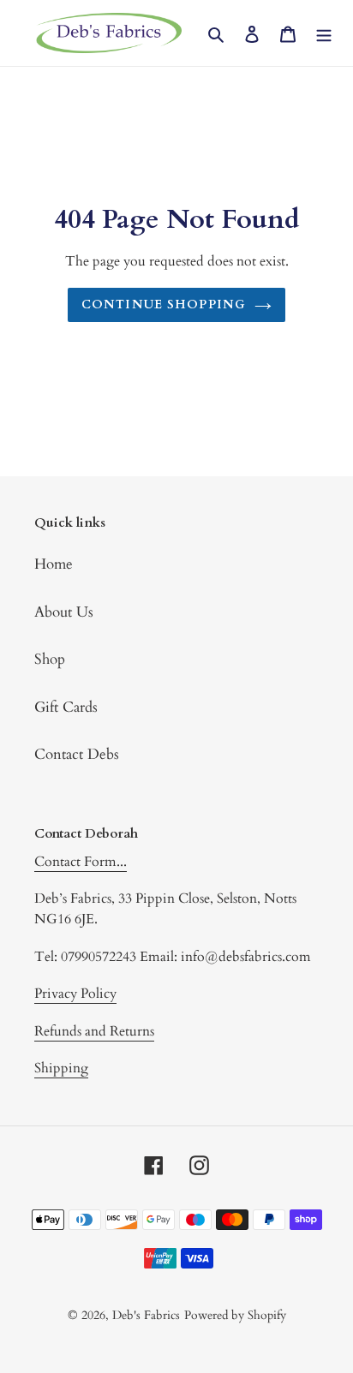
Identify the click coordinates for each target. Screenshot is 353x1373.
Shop (49, 659)
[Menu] (324, 33)
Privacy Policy (75, 993)
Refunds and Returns (94, 1031)
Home (53, 564)
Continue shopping (163, 304)
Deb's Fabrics (146, 1315)
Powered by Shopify (235, 1315)
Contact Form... (80, 861)
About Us (63, 612)
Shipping (61, 1068)
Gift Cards (66, 707)
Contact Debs (76, 754)
